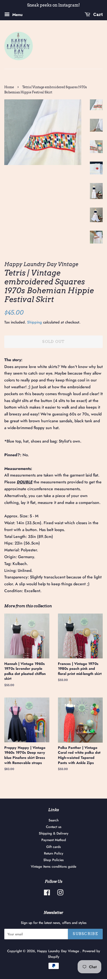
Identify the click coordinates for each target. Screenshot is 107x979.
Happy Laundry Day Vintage (58, 950)
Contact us (53, 826)
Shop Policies (53, 859)
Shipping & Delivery (53, 833)
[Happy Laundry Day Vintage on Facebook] (47, 893)
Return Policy (53, 853)
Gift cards (53, 846)
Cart (97, 14)
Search (53, 820)
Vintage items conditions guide (53, 866)
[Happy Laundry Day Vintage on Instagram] (60, 893)
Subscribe (85, 934)
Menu (17, 14)
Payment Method (53, 839)
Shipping (34, 322)
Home (9, 87)
